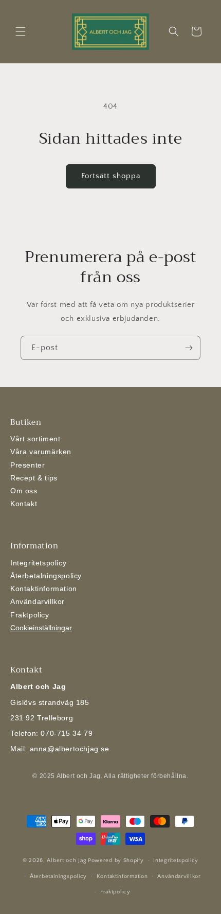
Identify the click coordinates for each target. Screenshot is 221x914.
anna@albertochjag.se (69, 749)
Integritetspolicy (38, 563)
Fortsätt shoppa (110, 175)
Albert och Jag (66, 860)
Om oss (24, 491)
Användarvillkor (37, 601)
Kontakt (23, 503)
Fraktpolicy (29, 615)
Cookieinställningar (41, 628)
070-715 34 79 (67, 733)
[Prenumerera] (188, 348)
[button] (20, 31)
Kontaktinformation (43, 588)
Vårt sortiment (35, 439)
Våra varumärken (40, 451)
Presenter (27, 465)
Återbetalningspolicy (46, 576)
